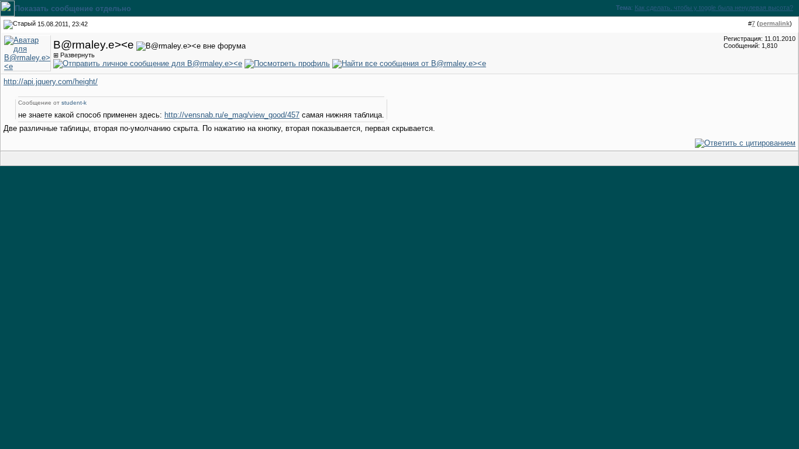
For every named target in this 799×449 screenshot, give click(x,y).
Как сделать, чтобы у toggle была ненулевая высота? (714, 7)
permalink (774, 23)
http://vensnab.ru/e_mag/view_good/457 (231, 114)
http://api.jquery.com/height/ (51, 81)
